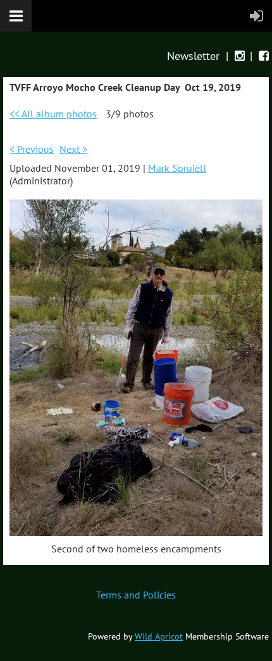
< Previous (31, 149)
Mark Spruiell (177, 168)
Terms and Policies (136, 594)
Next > (73, 149)
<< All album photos (53, 113)
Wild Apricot (159, 636)
